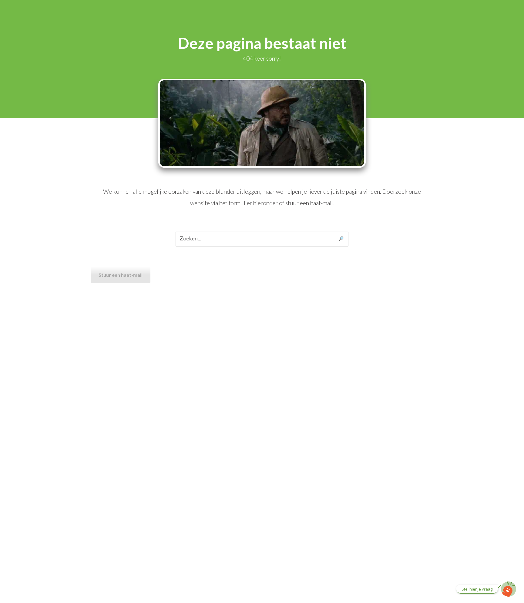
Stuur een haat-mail (121, 275)
